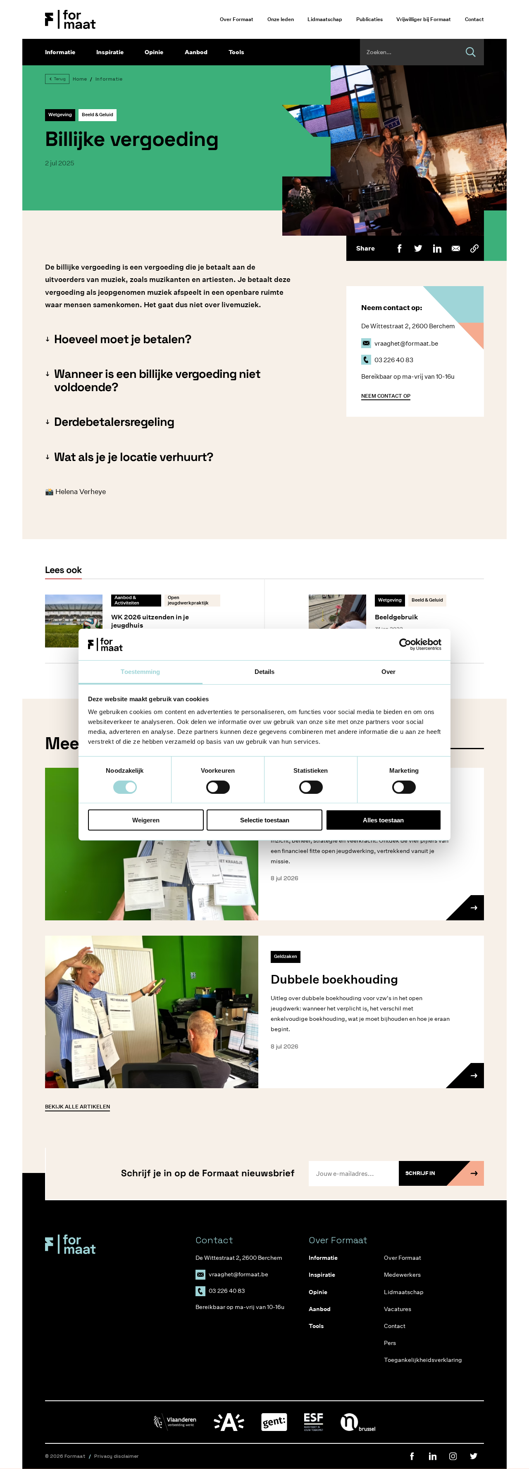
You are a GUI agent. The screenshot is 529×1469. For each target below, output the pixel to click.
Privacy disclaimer (116, 1456)
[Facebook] (399, 248)
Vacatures (397, 1309)
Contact (474, 19)
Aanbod (196, 52)
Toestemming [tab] (140, 671)
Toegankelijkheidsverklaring (415, 1360)
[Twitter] (418, 248)
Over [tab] (388, 671)
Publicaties (369, 19)
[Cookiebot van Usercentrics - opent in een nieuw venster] (405, 644)
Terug (60, 78)
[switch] (218, 786)
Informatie (60, 52)
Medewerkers (402, 1274)
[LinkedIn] (437, 248)
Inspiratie (110, 52)
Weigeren (146, 820)
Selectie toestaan (264, 820)
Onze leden (280, 19)
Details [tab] (265, 671)
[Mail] (455, 248)
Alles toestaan (383, 820)
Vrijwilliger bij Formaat (423, 19)
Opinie (154, 52)
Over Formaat (236, 19)
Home (80, 79)
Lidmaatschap (324, 19)
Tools (236, 52)
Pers (390, 1343)
